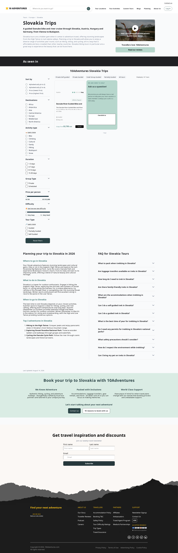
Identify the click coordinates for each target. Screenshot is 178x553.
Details (80, 126)
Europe (32, 17)
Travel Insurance (99, 532)
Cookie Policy (141, 548)
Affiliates (116, 513)
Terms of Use (113, 548)
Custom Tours (128, 9)
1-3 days (32, 164)
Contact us (168, 3)
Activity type (31, 128)
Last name (94, 444)
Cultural (32, 142)
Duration (30, 159)
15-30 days (33, 173)
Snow (31, 153)
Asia (30, 110)
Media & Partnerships (121, 524)
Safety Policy (98, 520)
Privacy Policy (101, 548)
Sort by (29, 79)
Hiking (31, 147)
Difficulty (30, 204)
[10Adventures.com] (16, 8)
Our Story (81, 513)
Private (31, 183)
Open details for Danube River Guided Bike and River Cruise (69, 105)
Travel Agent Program (121, 520)
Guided (31, 228)
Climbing (32, 139)
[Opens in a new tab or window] (129, 537)
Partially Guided (35, 231)
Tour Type (30, 219)
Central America (35, 113)
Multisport (33, 150)
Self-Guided (33, 234)
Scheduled (33, 186)
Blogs (139, 9)
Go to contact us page (101, 105)
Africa (31, 104)
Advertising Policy (127, 548)
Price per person (33, 192)
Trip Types (97, 528)
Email (65, 453)
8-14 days (32, 170)
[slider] (26, 196)
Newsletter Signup (139, 513)
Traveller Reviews (84, 516)
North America (34, 122)
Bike (30, 136)
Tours (25, 17)
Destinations (31, 100)
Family (31, 145)
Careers (81, 524)
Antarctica (33, 107)
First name (68, 444)
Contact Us (136, 516)
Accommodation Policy (102, 513)
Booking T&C (98, 516)
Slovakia (40, 17)
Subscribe (89, 463)
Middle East (33, 119)
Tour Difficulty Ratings (101, 524)
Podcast (81, 520)
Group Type (31, 178)
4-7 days (32, 167)
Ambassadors (118, 516)
